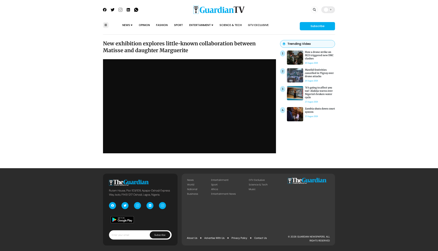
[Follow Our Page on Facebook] (104, 9)
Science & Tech (231, 25)
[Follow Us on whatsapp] (136, 9)
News (126, 25)
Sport (178, 25)
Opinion (144, 25)
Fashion (162, 25)
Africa (214, 189)
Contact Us (260, 237)
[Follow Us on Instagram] (120, 9)
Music (252, 189)
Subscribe (317, 26)
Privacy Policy (239, 237)
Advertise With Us (214, 237)
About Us (192, 237)
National (192, 189)
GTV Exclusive (258, 25)
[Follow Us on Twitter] (112, 9)
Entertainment (200, 25)
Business (192, 194)
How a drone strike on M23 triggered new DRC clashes (319, 55)
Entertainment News (223, 194)
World (190, 184)
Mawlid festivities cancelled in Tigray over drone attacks (319, 73)
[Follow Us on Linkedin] (128, 9)
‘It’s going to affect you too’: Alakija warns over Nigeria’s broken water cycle (319, 92)
